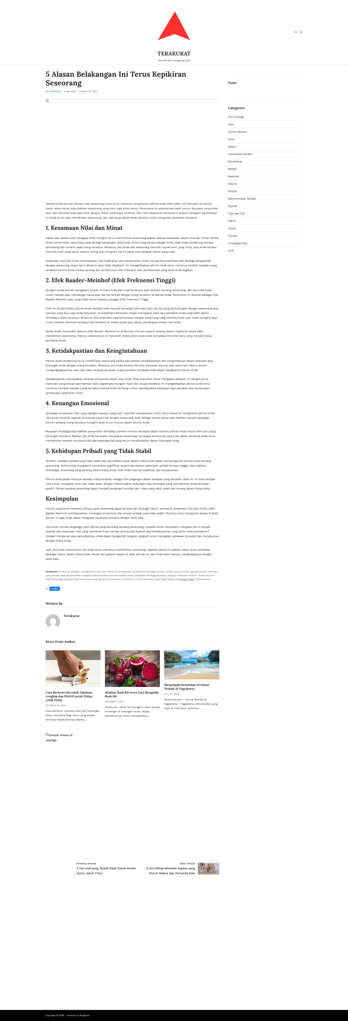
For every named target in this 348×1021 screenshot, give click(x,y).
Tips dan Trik (236, 213)
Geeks (54, 588)
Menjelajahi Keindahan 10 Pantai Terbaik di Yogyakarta (186, 686)
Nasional (233, 176)
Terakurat (55, 91)
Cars (231, 124)
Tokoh (232, 221)
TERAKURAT (174, 53)
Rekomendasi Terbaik (242, 198)
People (232, 191)
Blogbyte (84, 1015)
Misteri (232, 169)
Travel (232, 228)
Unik (231, 250)
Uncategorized (237, 243)
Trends (232, 235)
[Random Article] (295, 32)
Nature (232, 183)
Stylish (232, 206)
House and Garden (240, 154)
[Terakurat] (53, 621)
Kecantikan (235, 161)
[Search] (301, 32)
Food (231, 139)
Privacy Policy (186, 579)
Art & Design (236, 117)
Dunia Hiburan (237, 131)
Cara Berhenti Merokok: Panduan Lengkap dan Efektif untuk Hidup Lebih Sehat (69, 696)
